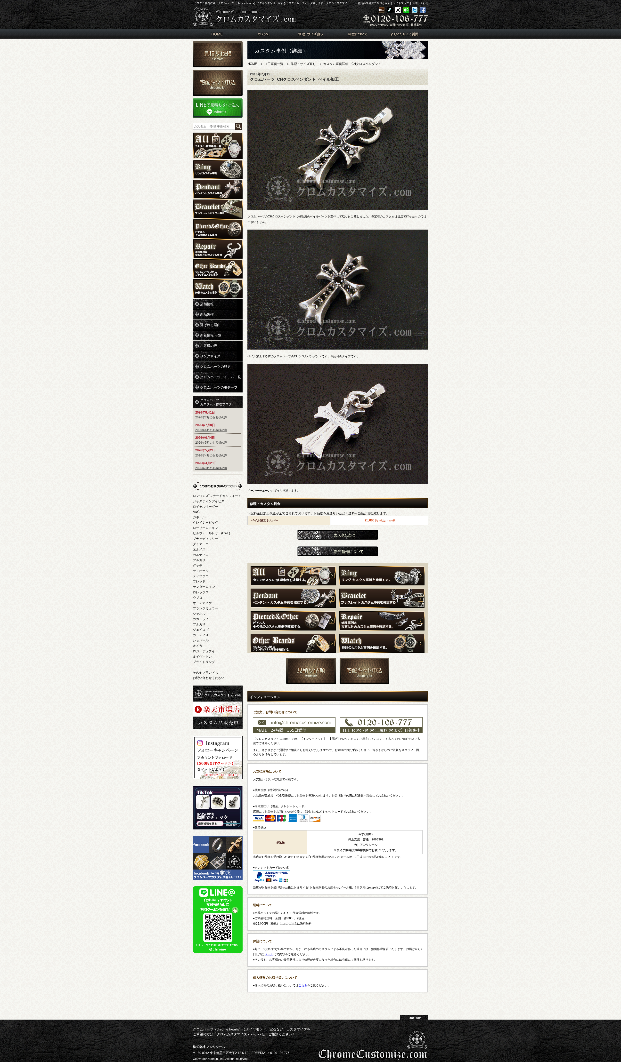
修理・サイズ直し (303, 64)
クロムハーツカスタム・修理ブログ (216, 402)
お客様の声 (208, 346)
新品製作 (207, 314)
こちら (302, 985)
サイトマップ (401, 3)
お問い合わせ (420, 3)
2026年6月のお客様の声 (211, 430)
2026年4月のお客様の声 (211, 455)
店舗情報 (207, 304)
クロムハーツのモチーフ (218, 387)
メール (269, 954)
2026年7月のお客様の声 (211, 417)
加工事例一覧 (273, 64)
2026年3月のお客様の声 (211, 468)
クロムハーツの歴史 (215, 366)
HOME (252, 64)
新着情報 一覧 (210, 335)
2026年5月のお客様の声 (211, 442)
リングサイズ (210, 356)
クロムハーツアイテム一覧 (220, 377)
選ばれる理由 (210, 325)
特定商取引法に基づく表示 (374, 3)
